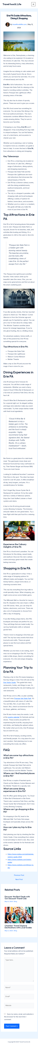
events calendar (13, 717)
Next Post (19, 879)
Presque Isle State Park (22, 698)
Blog (15, 901)
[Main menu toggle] (33, 4)
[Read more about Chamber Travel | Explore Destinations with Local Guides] (19, 915)
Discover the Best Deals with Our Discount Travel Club (17, 897)
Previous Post (19, 875)
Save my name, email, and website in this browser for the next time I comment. (19, 1016)
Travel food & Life (12, 4)
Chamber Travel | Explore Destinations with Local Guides (18, 926)
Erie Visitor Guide (9, 682)
